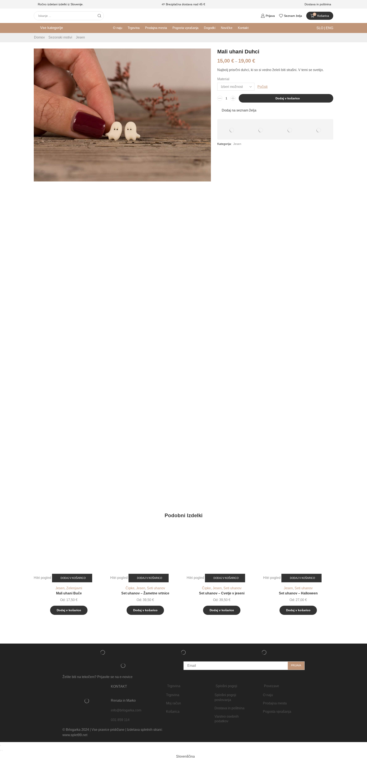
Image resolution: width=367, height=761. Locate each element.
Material (223, 79)
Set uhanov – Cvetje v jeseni (221, 593)
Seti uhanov (156, 588)
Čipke (130, 588)
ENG (329, 28)
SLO (320, 28)
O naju (117, 28)
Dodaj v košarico (287, 98)
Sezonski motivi (60, 37)
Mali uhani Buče (69, 593)
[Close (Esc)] (0, 745)
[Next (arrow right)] (2, 750)
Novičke (226, 28)
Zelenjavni (74, 588)
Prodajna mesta (156, 28)
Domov (39, 37)
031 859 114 (120, 720)
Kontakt (243, 28)
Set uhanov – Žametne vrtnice (145, 593)
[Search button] (99, 15)
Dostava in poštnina (318, 4)
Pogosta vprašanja (185, 28)
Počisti (262, 87)
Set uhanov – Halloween (298, 593)
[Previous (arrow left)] (0, 750)
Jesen (80, 37)
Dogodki (209, 28)
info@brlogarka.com (126, 710)
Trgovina (134, 28)
